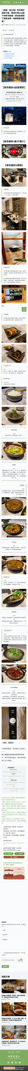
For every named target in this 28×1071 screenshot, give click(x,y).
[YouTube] (20, 2)
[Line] (18, 2)
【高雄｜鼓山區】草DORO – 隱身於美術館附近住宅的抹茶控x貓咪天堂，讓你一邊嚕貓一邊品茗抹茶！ (14, 814)
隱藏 (10, 51)
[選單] (25, 2)
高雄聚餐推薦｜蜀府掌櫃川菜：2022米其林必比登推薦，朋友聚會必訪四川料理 (13, 1042)
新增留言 (5, 939)
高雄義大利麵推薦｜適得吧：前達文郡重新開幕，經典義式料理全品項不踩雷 (13, 996)
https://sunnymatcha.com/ (12, 772)
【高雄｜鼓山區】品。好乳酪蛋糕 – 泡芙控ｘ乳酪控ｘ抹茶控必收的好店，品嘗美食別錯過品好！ (14, 821)
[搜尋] (23, 2)
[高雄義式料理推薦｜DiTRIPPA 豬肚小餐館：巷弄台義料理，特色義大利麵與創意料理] (14, 1009)
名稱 (4, 930)
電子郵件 (5, 934)
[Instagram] (16, 2)
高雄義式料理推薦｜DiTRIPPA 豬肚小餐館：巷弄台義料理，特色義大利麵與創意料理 (14, 1019)
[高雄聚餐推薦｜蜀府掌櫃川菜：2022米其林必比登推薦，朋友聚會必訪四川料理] (14, 1032)
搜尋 (3, 306)
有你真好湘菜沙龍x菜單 (14, 101)
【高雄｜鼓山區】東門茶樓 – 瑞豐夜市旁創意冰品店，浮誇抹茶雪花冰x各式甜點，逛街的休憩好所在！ (14, 808)
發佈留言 (5, 966)
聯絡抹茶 (18, 1052)
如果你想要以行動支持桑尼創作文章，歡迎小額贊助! (13, 864)
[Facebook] (14, 2)
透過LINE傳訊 (11, 1052)
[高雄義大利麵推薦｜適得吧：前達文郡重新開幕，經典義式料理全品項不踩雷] (14, 986)
